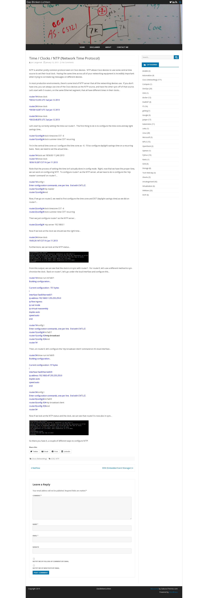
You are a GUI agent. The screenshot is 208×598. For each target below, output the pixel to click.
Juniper (145, 119)
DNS (144, 93)
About (108, 47)
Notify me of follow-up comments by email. (51, 561)
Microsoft (146, 137)
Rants (144, 159)
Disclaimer (95, 47)
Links (144, 128)
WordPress (173, 592)
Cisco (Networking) (39, 459)
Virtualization (147, 186)
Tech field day (147, 173)
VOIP (144, 195)
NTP (57, 459)
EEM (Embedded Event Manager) (117, 468)
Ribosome (154, 589)
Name (35, 524)
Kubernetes (146, 124)
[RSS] (176, 2)
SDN (144, 164)
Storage (145, 168)
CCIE (53, 459)
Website (36, 547)
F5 (143, 106)
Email (35, 536)
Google (145, 115)
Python (145, 155)
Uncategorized (148, 181)
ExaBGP (145, 102)
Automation (147, 75)
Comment (37, 496)
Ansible (145, 71)
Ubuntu (145, 177)
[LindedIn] (173, 2)
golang (145, 111)
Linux (144, 133)
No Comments (68, 62)
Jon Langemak (36, 62)
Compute (146, 84)
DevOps (145, 88)
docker (145, 97)
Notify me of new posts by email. (46, 568)
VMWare (145, 190)
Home (82, 47)
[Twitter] (170, 2)
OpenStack (146, 146)
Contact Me (122, 47)
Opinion (145, 150)
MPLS (144, 142)
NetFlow (36, 468)
